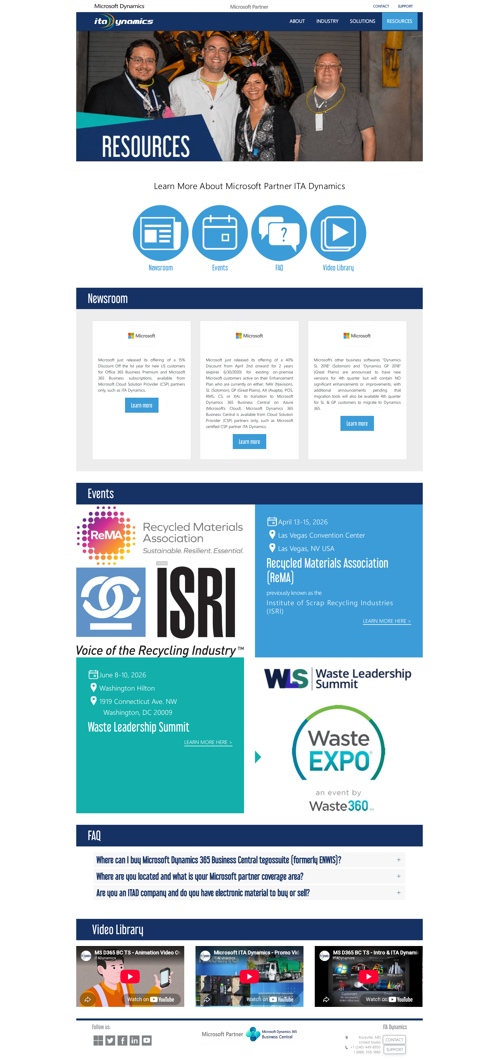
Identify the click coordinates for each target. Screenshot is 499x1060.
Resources (399, 21)
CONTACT (381, 5)
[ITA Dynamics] (124, 20)
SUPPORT (405, 5)
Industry (327, 21)
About (297, 21)
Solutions (362, 21)
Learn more (141, 405)
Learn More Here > (387, 620)
